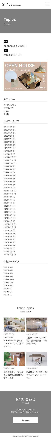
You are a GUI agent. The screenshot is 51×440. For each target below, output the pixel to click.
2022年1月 (8, 188)
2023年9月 (8, 151)
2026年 (7, 267)
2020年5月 (8, 236)
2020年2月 (8, 245)
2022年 (7, 279)
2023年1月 (8, 154)
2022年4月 (8, 179)
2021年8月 (8, 200)
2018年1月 (8, 251)
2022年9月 (8, 166)
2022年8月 (8, 169)
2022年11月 (8, 160)
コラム (6, 111)
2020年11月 (8, 227)
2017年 (6, 295)
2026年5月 (8, 133)
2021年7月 (8, 203)
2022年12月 (8, 157)
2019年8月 (8, 249)
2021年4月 (8, 212)
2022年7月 (8, 172)
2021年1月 (8, 221)
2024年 (7, 273)
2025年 (7, 270)
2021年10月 (8, 194)
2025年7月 (8, 139)
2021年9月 (8, 197)
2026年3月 (8, 136)
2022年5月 (8, 175)
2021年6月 (8, 206)
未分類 (6, 114)
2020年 (7, 285)
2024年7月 (8, 148)
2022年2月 (8, 185)
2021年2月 (8, 218)
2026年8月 (8, 127)
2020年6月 (8, 233)
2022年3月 (8, 181)
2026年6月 (8, 130)
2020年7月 (8, 230)
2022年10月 (8, 163)
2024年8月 (8, 145)
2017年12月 (8, 255)
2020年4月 (8, 239)
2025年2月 (8, 142)
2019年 (7, 288)
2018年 (7, 292)
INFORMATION (10, 105)
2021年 (7, 282)
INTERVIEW (8, 108)
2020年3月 (8, 242)
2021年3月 (8, 215)
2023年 (7, 276)
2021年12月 (8, 191)
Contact (25, 420)
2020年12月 (8, 224)
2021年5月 (8, 209)
